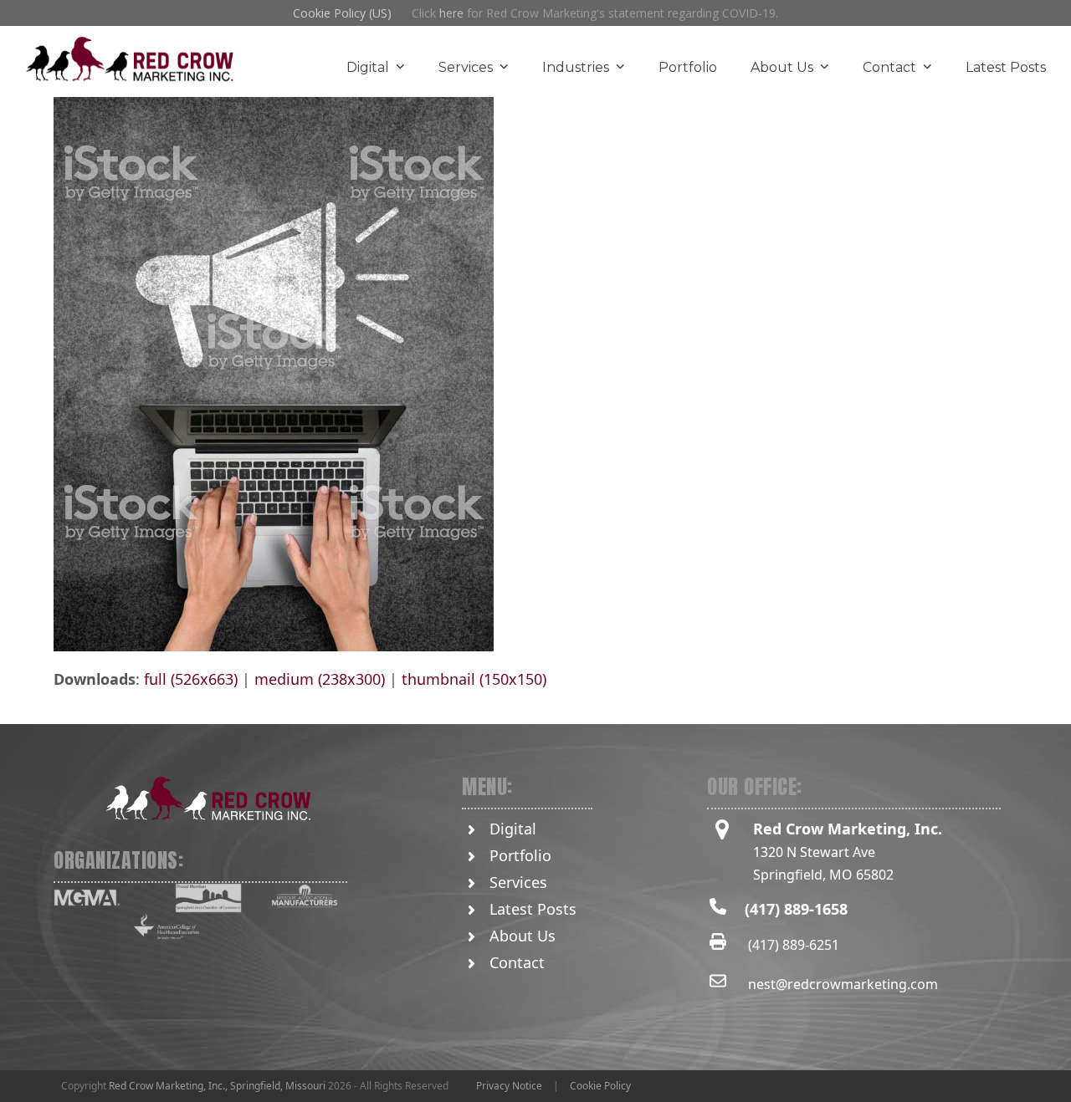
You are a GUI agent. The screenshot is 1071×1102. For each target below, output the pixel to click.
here (451, 13)
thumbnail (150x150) (474, 679)
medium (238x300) (319, 679)
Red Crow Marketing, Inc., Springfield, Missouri (217, 1086)
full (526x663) (191, 679)
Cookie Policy (600, 1086)
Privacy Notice (509, 1086)
